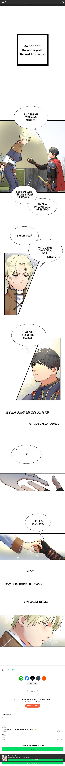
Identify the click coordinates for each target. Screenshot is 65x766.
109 (6, 2)
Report (32, 691)
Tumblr (38, 678)
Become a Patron (32, 705)
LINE (21, 678)
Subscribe (33, 683)
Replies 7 (3, 722)
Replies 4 (3, 739)
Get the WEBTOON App (36, 759)
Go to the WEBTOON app (32, 763)
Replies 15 (4, 731)
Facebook (27, 678)
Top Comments (6, 715)
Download (32, 749)
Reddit (44, 678)
